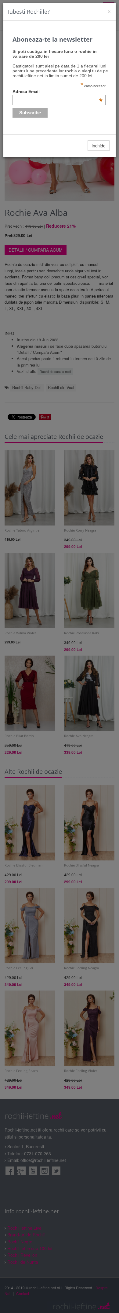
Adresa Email (58, 91)
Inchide (99, 146)
